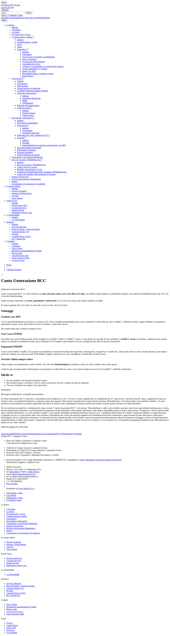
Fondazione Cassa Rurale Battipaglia (27, 157)
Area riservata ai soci (29, 18)
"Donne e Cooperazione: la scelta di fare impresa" (43, 66)
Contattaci (10, 241)
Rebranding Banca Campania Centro (37, 73)
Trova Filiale (17, 248)
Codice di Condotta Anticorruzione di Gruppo (36, 174)
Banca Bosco (27, 76)
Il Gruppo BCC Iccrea (21, 34)
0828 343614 (33, 472)
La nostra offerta (13, 186)
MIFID (14, 434)
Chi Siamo (16, 30)
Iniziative (10, 222)
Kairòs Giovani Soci (20, 177)
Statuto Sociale (18, 210)
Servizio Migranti (19, 227)
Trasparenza (22, 125)
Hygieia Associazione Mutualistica (26, 179)
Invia (4, 2)
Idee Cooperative (29, 59)
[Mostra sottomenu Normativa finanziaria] (36, 93)
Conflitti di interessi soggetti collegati (32, 91)
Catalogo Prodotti (13, 269)
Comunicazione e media (22, 37)
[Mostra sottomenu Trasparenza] (28, 125)
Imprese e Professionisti (21, 193)
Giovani (15, 196)
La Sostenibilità (12, 215)
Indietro (15, 27)
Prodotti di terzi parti (30, 133)
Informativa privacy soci (22, 212)
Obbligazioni (27, 103)
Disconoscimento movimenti (29, 148)
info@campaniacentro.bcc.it (23, 474)
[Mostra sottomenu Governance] (23, 78)
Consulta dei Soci (19, 208)
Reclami (20, 138)
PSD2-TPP (11, 628)
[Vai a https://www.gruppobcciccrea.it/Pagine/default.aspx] (10, 5)
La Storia (15, 32)
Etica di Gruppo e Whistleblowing (26, 160)
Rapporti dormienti (25, 152)
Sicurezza (10, 630)
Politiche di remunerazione (28, 105)
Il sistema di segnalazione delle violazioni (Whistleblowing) (42, 172)
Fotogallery (22, 49)
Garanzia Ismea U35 (20, 232)
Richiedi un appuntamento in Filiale (27, 251)
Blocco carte (17, 253)
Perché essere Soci (19, 205)
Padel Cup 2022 (29, 71)
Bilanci (15, 181)
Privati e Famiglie (19, 191)
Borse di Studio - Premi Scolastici (26, 229)
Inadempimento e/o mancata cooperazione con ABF (44, 145)
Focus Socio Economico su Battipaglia (38, 57)
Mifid (24, 101)
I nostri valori (27, 115)
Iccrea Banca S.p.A (26, 488)
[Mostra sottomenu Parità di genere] (31, 108)
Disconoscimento (24, 434)
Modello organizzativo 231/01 (29, 169)
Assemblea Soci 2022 (31, 64)
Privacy (9, 623)
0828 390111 (14, 472)
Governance (17, 78)
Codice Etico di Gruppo (27, 167)
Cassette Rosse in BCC (21, 236)
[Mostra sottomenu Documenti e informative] (34, 118)
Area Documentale (46, 434)
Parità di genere (23, 108)
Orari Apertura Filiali (20, 258)
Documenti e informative (22, 118)
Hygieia (15, 234)
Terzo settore (17, 198)
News (19, 44)
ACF (61, 434)
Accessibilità (11, 632)
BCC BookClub (18, 239)
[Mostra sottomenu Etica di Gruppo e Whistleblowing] (41, 159)
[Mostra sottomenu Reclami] (25, 138)
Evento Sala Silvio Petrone (33, 62)
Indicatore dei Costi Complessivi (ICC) (33, 135)
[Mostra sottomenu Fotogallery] (28, 49)
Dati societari (22, 86)
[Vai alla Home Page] (12, 15)
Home (9, 265)
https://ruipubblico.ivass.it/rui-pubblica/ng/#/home (101, 460)
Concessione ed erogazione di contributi (28, 184)
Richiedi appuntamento (10, 18)
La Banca (10, 25)
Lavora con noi (7, 7)
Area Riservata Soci (20, 255)
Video (19, 47)
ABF (56, 434)
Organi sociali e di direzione (29, 88)
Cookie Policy (12, 625)
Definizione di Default (26, 150)
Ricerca (5, 10)
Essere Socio (11, 200)
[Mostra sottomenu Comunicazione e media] (33, 37)
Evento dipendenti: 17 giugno (34, 69)
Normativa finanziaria (26, 93)
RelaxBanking (44, 18)
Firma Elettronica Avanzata (28, 155)
